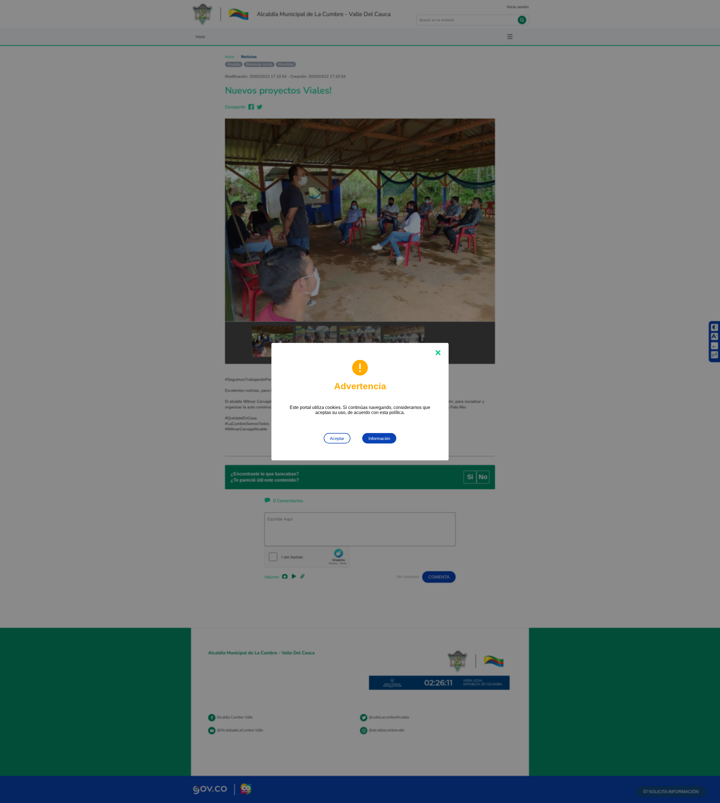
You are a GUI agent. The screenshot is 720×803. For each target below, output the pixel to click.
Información (379, 438)
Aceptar (337, 438)
